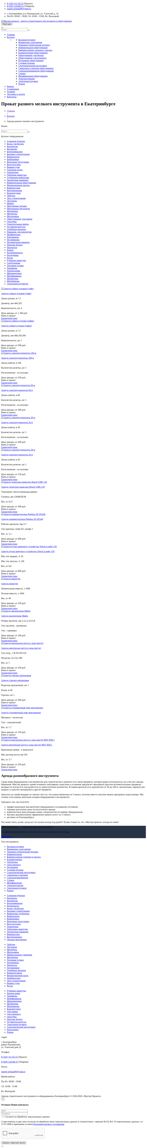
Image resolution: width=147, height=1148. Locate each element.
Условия (11, 91)
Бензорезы (12, 149)
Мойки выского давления (19, 955)
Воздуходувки (14, 164)
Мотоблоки (12, 211)
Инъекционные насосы (18, 185)
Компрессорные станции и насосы (35, 50)
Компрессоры (13, 188)
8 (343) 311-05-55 (15, 3)
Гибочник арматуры (17, 175)
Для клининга (14, 864)
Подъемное (12, 867)
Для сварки (12, 1011)
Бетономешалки (15, 151)
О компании (13, 89)
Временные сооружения (30, 42)
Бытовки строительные (18, 154)
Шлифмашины (14, 276)
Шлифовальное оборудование (33, 76)
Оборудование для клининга (32, 58)
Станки (22, 73)
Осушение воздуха (16, 227)
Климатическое (14, 859)
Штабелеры (12, 278)
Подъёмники (13, 239)
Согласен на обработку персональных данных (27, 1116)
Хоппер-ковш (13, 271)
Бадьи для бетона (15, 144)
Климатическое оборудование (33, 53)
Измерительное (14, 854)
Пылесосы (12, 247)
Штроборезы (13, 281)
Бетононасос (13, 906)
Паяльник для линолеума (19, 232)
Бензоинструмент (27, 40)
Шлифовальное (14, 883)
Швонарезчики (14, 273)
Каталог (11, 37)
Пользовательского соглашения (48, 1124)
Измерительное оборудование (33, 47)
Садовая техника (26, 63)
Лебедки (11, 195)
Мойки (10, 203)
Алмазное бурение (16, 141)
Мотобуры (12, 214)
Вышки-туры (13, 167)
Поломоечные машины (18, 242)
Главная (11, 34)
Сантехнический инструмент (32, 65)
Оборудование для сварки (19, 219)
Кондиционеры (14, 190)
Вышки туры (13, 983)
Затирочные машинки (17, 180)
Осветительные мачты (18, 224)
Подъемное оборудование (31, 60)
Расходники (13, 255)
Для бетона (12, 862)
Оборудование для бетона (31, 55)
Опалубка (12, 221)
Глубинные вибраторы (18, 177)
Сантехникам (13, 263)
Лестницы (12, 201)
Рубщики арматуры (16, 260)
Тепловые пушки (15, 265)
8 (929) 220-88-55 (15, 6)
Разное (21, 84)
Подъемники (13, 968)
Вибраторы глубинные (18, 913)
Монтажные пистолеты (18, 208)
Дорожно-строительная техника (34, 45)
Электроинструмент (28, 81)
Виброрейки (13, 159)
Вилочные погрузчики (18, 162)
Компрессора (13, 934)
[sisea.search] (29, 30)
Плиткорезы (13, 237)
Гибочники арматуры (17, 929)
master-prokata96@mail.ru (19, 8)
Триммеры (12, 268)
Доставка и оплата (16, 94)
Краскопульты (14, 193)
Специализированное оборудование (36, 71)
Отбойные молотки (16, 229)
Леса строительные (16, 198)
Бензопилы (12, 146)
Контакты (12, 97)
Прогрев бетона (14, 245)
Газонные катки (15, 170)
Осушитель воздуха (16, 1022)
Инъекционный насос (17, 975)
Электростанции (26, 78)
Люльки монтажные (17, 939)
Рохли (10, 258)
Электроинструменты (17, 284)
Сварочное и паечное (17, 875)
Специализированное (17, 877)
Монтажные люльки (17, 206)
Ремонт (10, 86)
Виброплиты (13, 157)
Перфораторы (13, 234)
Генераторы (12, 172)
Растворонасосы (15, 252)
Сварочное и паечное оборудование (36, 68)
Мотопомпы (13, 216)
